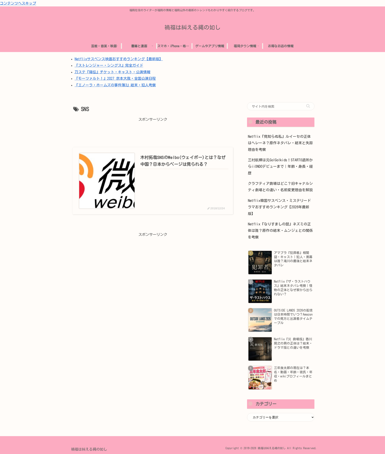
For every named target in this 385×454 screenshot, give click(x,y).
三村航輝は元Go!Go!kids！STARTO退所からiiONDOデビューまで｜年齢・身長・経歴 (280, 166)
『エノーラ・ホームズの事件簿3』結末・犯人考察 (115, 85)
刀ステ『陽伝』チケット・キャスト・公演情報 (112, 72)
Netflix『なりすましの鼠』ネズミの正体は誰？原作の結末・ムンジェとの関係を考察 (280, 230)
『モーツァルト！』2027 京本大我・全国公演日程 (115, 78)
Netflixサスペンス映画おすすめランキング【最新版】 (119, 59)
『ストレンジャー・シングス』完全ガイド (109, 65)
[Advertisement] (153, 132)
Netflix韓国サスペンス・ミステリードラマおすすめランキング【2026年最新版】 (279, 207)
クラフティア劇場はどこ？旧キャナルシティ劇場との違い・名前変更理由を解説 (280, 187)
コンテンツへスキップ (18, 3)
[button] (308, 106)
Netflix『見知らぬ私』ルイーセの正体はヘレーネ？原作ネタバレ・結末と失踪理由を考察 (280, 143)
